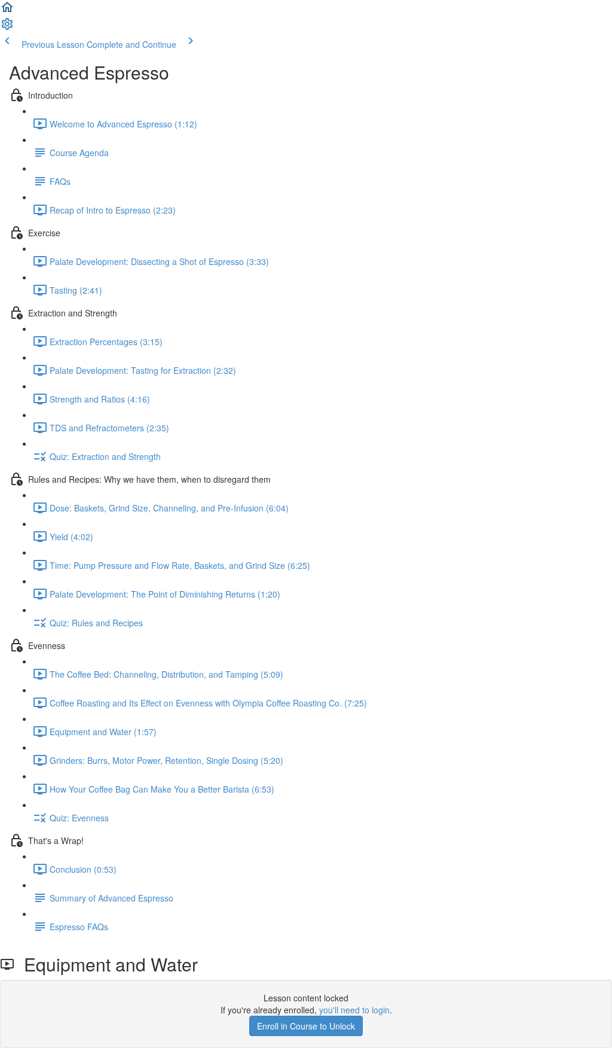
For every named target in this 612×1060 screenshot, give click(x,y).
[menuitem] (7, 27)
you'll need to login (354, 1010)
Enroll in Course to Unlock (306, 1026)
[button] (7, 11)
